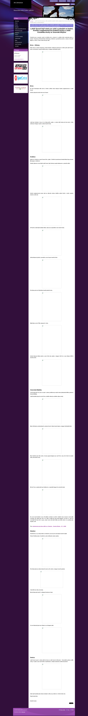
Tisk (68, 709)
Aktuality (17, 21)
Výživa (16, 34)
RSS (73, 709)
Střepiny (17, 32)
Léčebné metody (19, 36)
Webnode (23, 712)
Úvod (16, 23)
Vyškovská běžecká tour (20, 28)
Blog (16, 40)
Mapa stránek (62, 709)
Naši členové (18, 44)
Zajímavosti (17, 38)
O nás (16, 25)
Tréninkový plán (18, 30)
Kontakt (16, 46)
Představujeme (18, 42)
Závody (16, 26)
